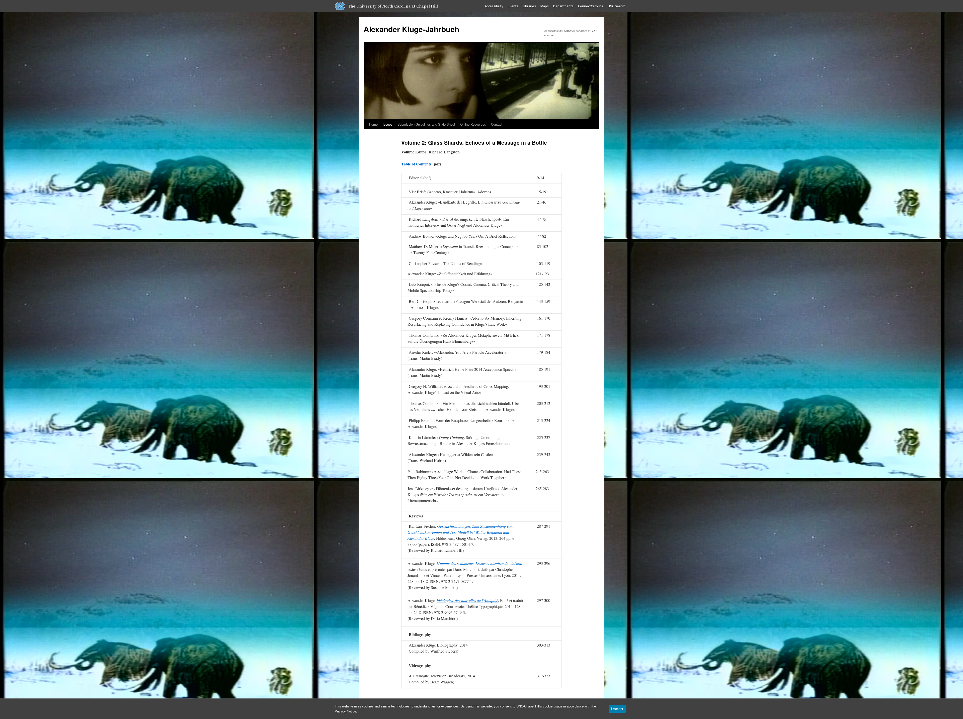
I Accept (617, 709)
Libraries (529, 6)
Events (513, 6)
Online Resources (473, 124)
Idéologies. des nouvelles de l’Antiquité (467, 600)
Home (373, 124)
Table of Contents (416, 164)
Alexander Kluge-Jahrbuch (411, 29)
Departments (563, 6)
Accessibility (494, 6)
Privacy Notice (345, 711)
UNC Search (616, 6)
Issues (387, 124)
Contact (496, 124)
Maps (544, 6)
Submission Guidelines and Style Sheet (426, 124)
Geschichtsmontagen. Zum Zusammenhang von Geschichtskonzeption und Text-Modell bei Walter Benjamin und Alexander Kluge (460, 532)
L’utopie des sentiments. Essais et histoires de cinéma (479, 563)
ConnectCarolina (590, 6)
